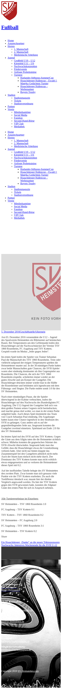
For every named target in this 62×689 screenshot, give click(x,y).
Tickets (17, 100)
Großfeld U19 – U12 (24, 60)
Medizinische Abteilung (26, 55)
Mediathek (19, 126)
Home (11, 40)
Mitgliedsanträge (22, 112)
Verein (11, 109)
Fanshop (18, 118)
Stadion (11, 95)
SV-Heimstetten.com (28, 671)
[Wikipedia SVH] (2, 556)
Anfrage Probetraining (25, 72)
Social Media (20, 115)
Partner (11, 106)
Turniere (18, 75)
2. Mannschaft (21, 52)
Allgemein (40, 331)
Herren (11, 46)
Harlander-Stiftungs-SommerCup (37, 77)
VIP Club (19, 123)
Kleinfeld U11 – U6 (24, 63)
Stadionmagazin (22, 97)
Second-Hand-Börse (24, 120)
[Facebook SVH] (2, 548)
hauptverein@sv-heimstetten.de (17, 610)
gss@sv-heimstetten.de (12, 621)
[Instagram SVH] (2, 551)
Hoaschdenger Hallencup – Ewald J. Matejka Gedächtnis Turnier (38, 82)
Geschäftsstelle (27, 331)
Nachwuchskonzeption (25, 66)
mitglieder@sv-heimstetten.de (16, 649)
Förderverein (20, 69)
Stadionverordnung (23, 103)
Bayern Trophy (28, 92)
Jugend (11, 57)
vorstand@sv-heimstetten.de (15, 641)
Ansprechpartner (16, 43)
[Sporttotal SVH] (2, 554)
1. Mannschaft (21, 49)
